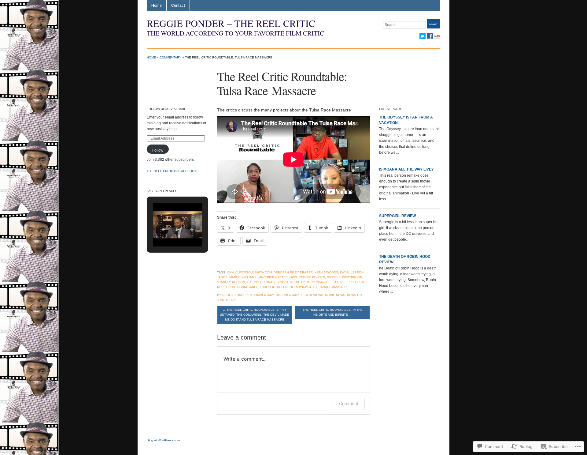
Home (156, 5)
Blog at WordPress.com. (164, 440)
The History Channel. (312, 282)
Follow (157, 150)
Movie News (335, 295)
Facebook (430, 36)
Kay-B (344, 272)
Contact (178, 5)
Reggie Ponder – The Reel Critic (231, 23)
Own (293, 277)
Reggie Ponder (312, 277)
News (351, 295)
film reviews (312, 295)
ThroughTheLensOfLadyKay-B (285, 287)
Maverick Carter (273, 277)
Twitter (422, 36)
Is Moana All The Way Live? (406, 169)
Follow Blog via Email (166, 109)
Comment (348, 403)
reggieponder (235, 295)
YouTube (437, 36)
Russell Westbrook (344, 277)
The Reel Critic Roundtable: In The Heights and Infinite (333, 312)
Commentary (170, 57)
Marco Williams (243, 277)
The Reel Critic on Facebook (172, 171)
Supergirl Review (397, 216)
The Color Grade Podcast (269, 282)
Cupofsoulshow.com (253, 272)
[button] (163, 229)
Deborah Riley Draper (293, 272)
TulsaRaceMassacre (331, 287)
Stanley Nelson (231, 282)
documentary (287, 295)
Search (433, 24)
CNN (230, 272)
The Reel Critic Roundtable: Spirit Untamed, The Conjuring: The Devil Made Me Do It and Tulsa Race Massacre (254, 314)
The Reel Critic (346, 282)
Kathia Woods (326, 272)
